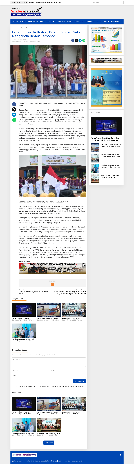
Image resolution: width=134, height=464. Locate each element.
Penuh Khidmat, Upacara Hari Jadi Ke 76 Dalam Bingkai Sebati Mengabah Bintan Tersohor (70, 292)
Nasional (32, 41)
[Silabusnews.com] (26, 12)
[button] (122, 2)
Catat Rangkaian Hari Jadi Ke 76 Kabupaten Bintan (33, 292)
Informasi (22, 41)
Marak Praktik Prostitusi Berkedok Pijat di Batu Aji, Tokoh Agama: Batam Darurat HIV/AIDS (23, 319)
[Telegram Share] (80, 40)
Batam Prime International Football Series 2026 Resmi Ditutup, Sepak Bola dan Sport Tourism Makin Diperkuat (73, 319)
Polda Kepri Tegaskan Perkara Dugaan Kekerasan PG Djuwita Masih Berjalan (47, 319)
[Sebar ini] (72, 40)
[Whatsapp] (83, 40)
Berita (13, 41)
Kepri (27, 41)
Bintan (18, 41)
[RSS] (52, 284)
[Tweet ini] (76, 40)
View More (49, 443)
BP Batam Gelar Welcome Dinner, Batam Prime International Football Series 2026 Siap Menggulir (48, 434)
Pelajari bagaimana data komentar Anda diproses (67, 386)
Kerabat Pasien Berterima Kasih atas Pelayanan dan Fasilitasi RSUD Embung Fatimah (23, 340)
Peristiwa (37, 41)
